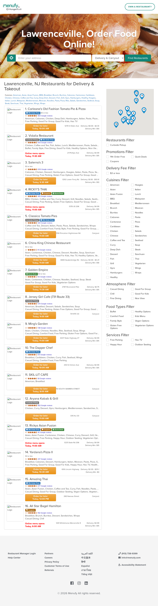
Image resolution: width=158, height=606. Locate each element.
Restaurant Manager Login (22, 553)
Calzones (71, 95)
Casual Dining (117, 289)
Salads (72, 101)
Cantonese (80, 95)
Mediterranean (32, 101)
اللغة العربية (87, 553)
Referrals (49, 570)
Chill (112, 293)
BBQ (41, 95)
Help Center (14, 557)
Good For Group (143, 289)
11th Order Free (117, 156)
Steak (7, 103)
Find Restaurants (138, 58)
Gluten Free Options (116, 327)
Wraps (42, 103)
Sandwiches (81, 101)
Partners (49, 553)
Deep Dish (43, 98)
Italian (7, 101)
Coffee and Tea (27, 98)
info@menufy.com (131, 557)
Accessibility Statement (133, 565)
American (17, 95)
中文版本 (86, 557)
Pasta (57, 101)
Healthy (84, 98)
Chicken (8, 98)
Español (85, 566)
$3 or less (115, 173)
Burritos (63, 95)
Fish (58, 98)
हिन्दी (83, 561)
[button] (127, 109)
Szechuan (14, 103)
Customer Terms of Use (57, 566)
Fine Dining (115, 298)
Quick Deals (141, 156)
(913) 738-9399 (129, 553)
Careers (48, 557)
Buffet (113, 311)
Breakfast (48, 95)
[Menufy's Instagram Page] (79, 583)
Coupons (114, 161)
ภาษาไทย (86, 570)
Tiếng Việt (86, 574)
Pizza (62, 101)
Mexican (42, 101)
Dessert (52, 98)
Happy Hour (116, 344)
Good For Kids (142, 293)
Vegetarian (28, 103)
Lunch (13, 101)
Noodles (50, 101)
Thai (21, 103)
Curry (36, 98)
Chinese (16, 98)
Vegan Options (142, 321)
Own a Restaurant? (140, 7)
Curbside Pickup (118, 145)
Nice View (140, 298)
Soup (97, 101)
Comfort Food (117, 316)
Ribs (67, 101)
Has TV (138, 340)
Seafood (90, 101)
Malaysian (21, 101)
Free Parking (116, 340)
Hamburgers (75, 98)
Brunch (56, 95)
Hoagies (92, 98)
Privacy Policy (52, 561)
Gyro (67, 98)
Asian (24, 95)
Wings (36, 103)
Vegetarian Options (144, 325)
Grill (62, 98)
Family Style (116, 321)
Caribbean (90, 95)
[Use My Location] (11, 58)
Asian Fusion (32, 95)
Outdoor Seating (143, 344)
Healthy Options (143, 311)
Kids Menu (140, 316)
